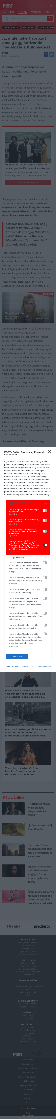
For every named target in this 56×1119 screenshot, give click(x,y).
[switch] (45, 510)
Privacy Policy (44, 667)
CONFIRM (17, 657)
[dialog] (28, 559)
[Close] (50, 452)
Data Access (28, 667)
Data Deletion (12, 667)
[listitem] (28, 504)
